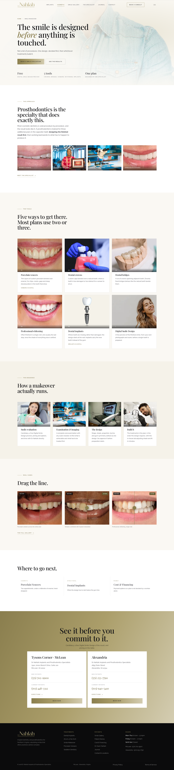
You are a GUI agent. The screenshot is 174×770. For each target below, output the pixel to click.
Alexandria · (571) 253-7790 (135, 750)
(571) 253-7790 (100, 678)
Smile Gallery (73, 4)
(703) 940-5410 (100, 688)
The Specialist (89, 4)
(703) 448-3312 (39, 688)
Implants (50, 4)
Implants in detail (75, 344)
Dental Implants (69, 735)
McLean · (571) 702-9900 (134, 746)
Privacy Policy (118, 765)
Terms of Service (151, 765)
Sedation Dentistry (70, 749)
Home (19, 18)
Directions (35, 694)
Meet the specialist (25, 175)
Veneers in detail (27, 288)
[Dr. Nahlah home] (26, 4)
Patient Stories (100, 739)
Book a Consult (135, 4)
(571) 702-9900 (40, 678)
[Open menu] (155, 5)
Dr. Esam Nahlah (100, 746)
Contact (111, 4)
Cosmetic (61, 4)
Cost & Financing (100, 742)
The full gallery (24, 533)
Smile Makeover (69, 742)
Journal (101, 4)
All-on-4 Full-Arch (70, 739)
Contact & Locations (102, 753)
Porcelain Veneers (70, 746)
